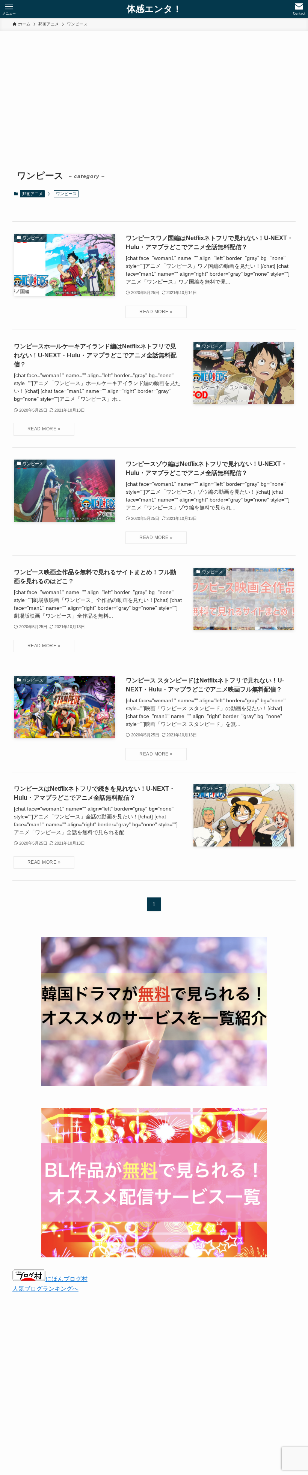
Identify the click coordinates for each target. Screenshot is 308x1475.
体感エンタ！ (154, 8)
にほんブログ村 (66, 1279)
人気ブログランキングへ (45, 1288)
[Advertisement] (154, 110)
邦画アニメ (32, 193)
